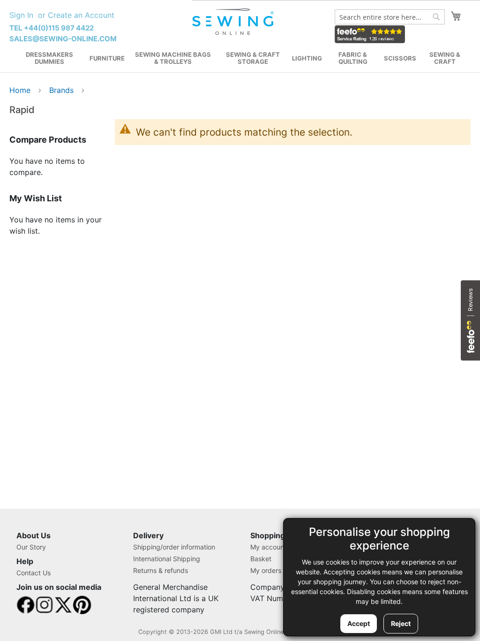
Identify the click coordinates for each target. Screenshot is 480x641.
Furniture (107, 58)
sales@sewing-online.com (63, 38)
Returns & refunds (160, 570)
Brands (62, 90)
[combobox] (390, 16)
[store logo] (234, 22)
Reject (401, 623)
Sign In (21, 15)
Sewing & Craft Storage (253, 58)
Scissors (400, 58)
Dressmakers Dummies (49, 58)
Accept (358, 623)
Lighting (307, 58)
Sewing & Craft (444, 58)
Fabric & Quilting (353, 58)
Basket (260, 559)
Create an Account (81, 15)
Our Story (31, 547)
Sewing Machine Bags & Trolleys (173, 58)
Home (21, 90)
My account (268, 547)
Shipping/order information (174, 547)
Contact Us (33, 573)
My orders (265, 570)
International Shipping (166, 559)
